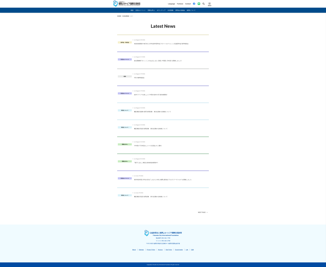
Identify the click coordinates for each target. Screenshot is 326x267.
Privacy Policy (151, 250)
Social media (179, 250)
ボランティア (161, 10)
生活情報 (170, 10)
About (134, 250)
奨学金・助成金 (180, 10)
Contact (188, 4)
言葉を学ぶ (151, 10)
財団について (191, 10)
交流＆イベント (140, 10)
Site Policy (169, 250)
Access (160, 250)
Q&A (192, 250)
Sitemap (141, 250)
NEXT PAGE (202, 212)
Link (187, 250)
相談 (132, 10)
